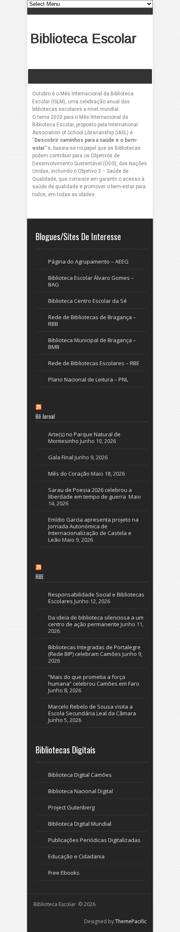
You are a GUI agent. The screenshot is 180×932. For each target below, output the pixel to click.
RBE (40, 576)
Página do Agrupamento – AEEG (88, 261)
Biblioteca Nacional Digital (80, 791)
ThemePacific (131, 921)
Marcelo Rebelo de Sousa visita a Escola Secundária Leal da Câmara (92, 710)
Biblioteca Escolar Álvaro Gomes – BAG (91, 281)
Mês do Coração (69, 473)
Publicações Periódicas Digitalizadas (94, 840)
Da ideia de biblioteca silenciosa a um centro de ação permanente (96, 621)
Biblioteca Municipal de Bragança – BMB (92, 343)
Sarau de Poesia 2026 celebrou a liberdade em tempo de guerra (90, 493)
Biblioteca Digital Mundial (79, 823)
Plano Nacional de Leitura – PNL (88, 379)
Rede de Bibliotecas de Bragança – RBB (92, 320)
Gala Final (60, 457)
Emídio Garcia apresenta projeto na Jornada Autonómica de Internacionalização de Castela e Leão (93, 529)
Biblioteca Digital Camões (80, 774)
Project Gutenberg (71, 807)
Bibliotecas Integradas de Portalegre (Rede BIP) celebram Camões (94, 650)
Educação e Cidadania (76, 856)
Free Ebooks (64, 872)
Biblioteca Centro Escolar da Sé (87, 301)
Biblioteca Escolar (83, 38)
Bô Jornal (45, 416)
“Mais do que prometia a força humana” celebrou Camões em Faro (94, 680)
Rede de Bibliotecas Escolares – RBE (93, 363)
